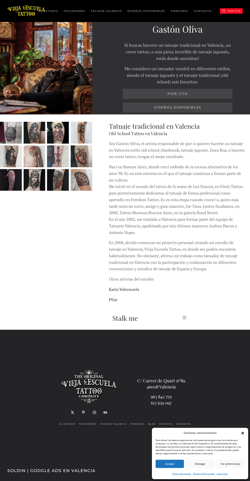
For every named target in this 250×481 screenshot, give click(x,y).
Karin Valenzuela (124, 289)
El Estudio (48, 11)
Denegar (200, 463)
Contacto (203, 11)
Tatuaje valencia (113, 424)
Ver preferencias (230, 463)
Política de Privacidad (204, 473)
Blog (152, 424)
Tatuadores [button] (74, 11)
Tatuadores (88, 424)
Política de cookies (181, 473)
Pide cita (234, 11)
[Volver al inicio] (26, 11)
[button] (243, 433)
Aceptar (169, 463)
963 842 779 (161, 396)
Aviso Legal (222, 473)
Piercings (179, 11)
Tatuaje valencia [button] (106, 11)
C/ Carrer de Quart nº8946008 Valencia (161, 384)
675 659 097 (161, 403)
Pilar (113, 299)
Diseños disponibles (146, 11)
